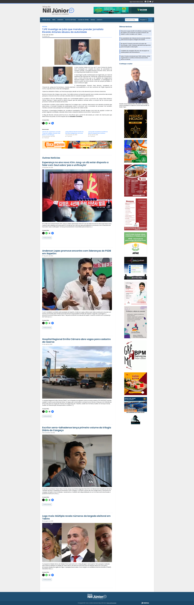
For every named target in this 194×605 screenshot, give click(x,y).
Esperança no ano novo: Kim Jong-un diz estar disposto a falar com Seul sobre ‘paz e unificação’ (75, 164)
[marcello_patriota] (135, 419)
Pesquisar (143, 20)
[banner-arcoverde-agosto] (77, 144)
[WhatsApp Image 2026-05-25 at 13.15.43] (135, 180)
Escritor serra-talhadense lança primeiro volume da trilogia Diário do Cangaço (76, 429)
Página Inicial (46, 20)
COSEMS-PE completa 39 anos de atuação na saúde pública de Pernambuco (135, 51)
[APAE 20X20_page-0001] (135, 243)
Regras (93, 20)
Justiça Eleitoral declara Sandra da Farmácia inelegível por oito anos (74, 132)
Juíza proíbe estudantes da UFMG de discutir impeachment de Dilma (98, 132)
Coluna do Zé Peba (83, 20)
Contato (99, 20)
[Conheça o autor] (135, 85)
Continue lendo (47, 238)
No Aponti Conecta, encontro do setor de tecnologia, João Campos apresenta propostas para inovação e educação (136, 45)
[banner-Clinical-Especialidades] (135, 214)
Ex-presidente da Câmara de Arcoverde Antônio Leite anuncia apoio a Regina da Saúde (136, 39)
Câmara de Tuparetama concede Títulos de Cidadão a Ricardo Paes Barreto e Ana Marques (51, 133)
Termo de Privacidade (111, 603)
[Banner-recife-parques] (135, 151)
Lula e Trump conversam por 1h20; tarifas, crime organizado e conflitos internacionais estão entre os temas (135, 57)
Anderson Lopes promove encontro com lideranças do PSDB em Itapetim (76, 252)
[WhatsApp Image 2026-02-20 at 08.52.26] (135, 124)
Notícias (44, 26)
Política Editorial (70, 20)
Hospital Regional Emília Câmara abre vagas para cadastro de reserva (76, 341)
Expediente (60, 20)
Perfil (53, 20)
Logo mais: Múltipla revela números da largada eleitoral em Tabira (76, 517)
